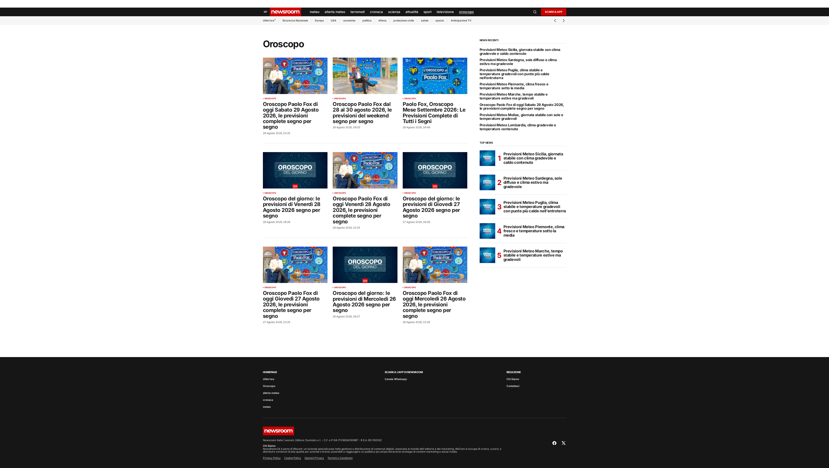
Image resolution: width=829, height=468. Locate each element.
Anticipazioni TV (461, 20)
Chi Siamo (513, 379)
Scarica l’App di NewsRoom (404, 372)
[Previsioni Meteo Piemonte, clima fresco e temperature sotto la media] (487, 231)
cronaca (268, 399)
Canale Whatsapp (396, 379)
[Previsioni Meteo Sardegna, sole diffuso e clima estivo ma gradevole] (487, 182)
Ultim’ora (268, 20)
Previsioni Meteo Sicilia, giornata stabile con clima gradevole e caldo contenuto (520, 51)
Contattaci (513, 386)
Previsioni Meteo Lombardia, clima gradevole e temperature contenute (518, 127)
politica (366, 20)
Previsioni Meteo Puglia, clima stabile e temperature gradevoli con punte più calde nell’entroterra (514, 74)
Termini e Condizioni (340, 458)
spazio (439, 20)
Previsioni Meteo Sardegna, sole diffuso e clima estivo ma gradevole (518, 62)
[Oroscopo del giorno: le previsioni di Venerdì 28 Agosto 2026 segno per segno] (295, 170)
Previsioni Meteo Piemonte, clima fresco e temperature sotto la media (514, 86)
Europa (319, 20)
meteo (267, 406)
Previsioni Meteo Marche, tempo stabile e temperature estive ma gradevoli (514, 96)
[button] (265, 12)
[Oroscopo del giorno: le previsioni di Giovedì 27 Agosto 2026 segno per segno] (435, 170)
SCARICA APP (553, 11)
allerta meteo (271, 393)
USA (333, 20)
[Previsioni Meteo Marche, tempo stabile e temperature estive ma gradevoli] (487, 255)
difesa (382, 20)
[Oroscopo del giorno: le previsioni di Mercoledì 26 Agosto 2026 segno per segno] (365, 265)
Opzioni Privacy (314, 458)
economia (349, 20)
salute (424, 20)
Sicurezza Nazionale (295, 20)
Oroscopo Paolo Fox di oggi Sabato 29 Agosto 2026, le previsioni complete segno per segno (522, 106)
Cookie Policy (292, 458)
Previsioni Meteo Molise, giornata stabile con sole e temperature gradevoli (521, 117)
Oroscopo (270, 99)
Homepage (270, 372)
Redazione (514, 372)
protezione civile (403, 20)
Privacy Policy (272, 458)
